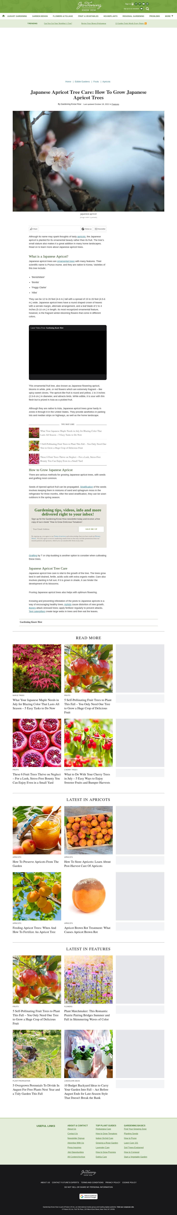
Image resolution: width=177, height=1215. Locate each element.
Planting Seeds (131, 1134)
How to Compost (131, 1152)
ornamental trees (66, 261)
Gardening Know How (71, 104)
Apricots (106, 82)
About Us (72, 1129)
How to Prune (130, 1138)
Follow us (88, 229)
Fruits (96, 82)
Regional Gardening (133, 16)
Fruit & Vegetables (88, 16)
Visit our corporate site (125, 1207)
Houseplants (110, 16)
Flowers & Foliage (63, 16)
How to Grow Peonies (106, 1152)
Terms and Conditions (92, 1182)
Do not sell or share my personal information (88, 1187)
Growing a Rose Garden (107, 1143)
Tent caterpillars (37, 611)
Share (35, 229)
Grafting (33, 555)
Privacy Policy (112, 1182)
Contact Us (73, 1134)
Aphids (67, 604)
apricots (81, 236)
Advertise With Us (76, 1143)
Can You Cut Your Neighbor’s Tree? (58, 23)
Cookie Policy (129, 1182)
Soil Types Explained (134, 1147)
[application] (68, 352)
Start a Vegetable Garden (135, 1157)
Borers (32, 608)
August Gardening (17, 16)
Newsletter (101, 229)
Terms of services (60, 536)
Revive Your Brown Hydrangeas (93, 23)
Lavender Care (102, 1147)
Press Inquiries (74, 1147)
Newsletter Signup (76, 1138)
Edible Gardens (82, 82)
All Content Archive (76, 1157)
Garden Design (40, 16)
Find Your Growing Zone (135, 1129)
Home (68, 82)
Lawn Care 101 (131, 1143)
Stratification (86, 487)
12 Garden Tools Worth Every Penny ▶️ (131, 23)
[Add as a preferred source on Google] (88, 1196)
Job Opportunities (76, 1152)
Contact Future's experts (65, 1182)
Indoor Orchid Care (104, 1138)
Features (115, 104)
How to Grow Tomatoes (106, 1134)
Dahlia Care (101, 1157)
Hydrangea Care (103, 1129)
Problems (154, 16)
